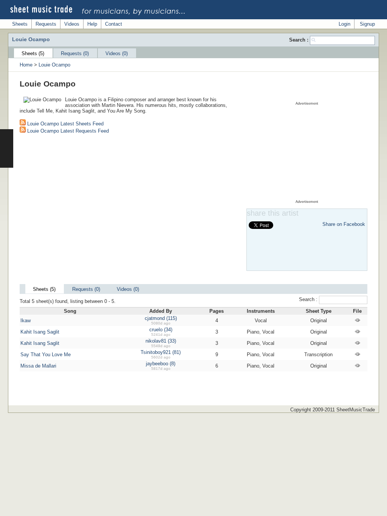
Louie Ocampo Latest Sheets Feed (65, 124)
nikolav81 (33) (161, 341)
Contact (113, 24)
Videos (71, 24)
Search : (299, 40)
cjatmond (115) (161, 318)
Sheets (20, 24)
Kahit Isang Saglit (39, 332)
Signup (367, 24)
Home (26, 65)
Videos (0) (116, 53)
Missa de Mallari (38, 366)
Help (92, 24)
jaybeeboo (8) (160, 363)
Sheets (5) (33, 53)
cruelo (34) (160, 329)
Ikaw (25, 320)
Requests (46, 24)
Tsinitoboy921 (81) (161, 352)
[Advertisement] (307, 152)
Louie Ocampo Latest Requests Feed (67, 131)
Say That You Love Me (45, 354)
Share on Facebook (343, 224)
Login (344, 24)
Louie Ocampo (54, 65)
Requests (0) (75, 53)
